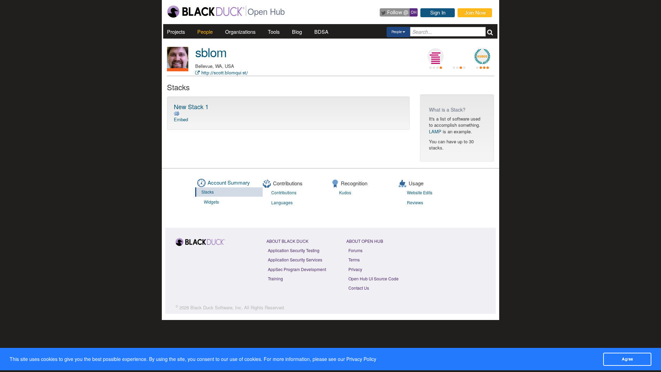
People (205, 31)
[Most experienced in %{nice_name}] (177, 69)
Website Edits (419, 192)
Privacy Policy (361, 358)
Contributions (283, 192)
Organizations (240, 31)
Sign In (437, 13)
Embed (181, 119)
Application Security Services (295, 259)
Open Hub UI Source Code (373, 278)
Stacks (207, 192)
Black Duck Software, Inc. (216, 307)
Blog (297, 31)
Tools (274, 31)
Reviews (415, 202)
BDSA (321, 31)
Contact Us (358, 288)
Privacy (355, 269)
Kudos (345, 192)
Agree (627, 358)
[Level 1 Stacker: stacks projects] (435, 56)
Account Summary (229, 182)
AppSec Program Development (297, 269)
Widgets (211, 202)
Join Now (475, 13)
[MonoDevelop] (176, 113)
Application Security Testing (293, 250)
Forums (355, 250)
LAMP (435, 131)
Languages (282, 202)
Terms (354, 259)
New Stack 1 (191, 106)
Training (275, 278)
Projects (176, 31)
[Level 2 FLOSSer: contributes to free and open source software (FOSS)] (459, 56)
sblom (211, 52)
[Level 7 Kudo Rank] (482, 56)
